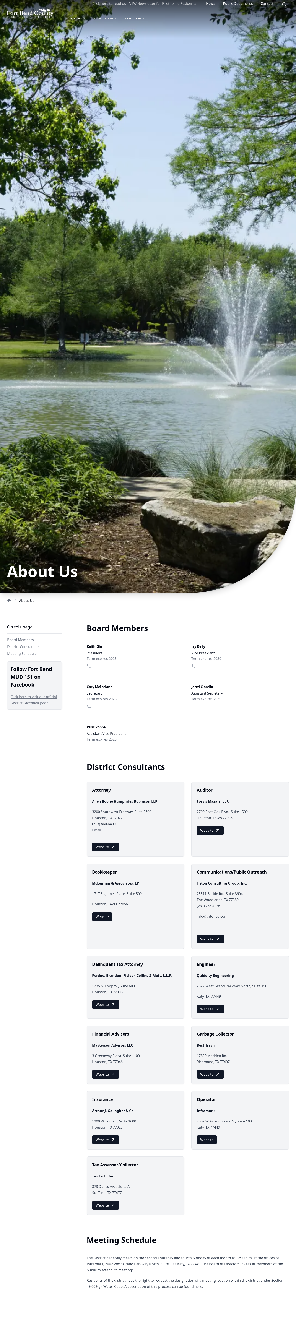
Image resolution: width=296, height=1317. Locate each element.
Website (102, 846)
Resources (132, 18)
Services (75, 18)
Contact (267, 3)
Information (103, 18)
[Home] (9, 600)
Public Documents (238, 3)
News (210, 3)
